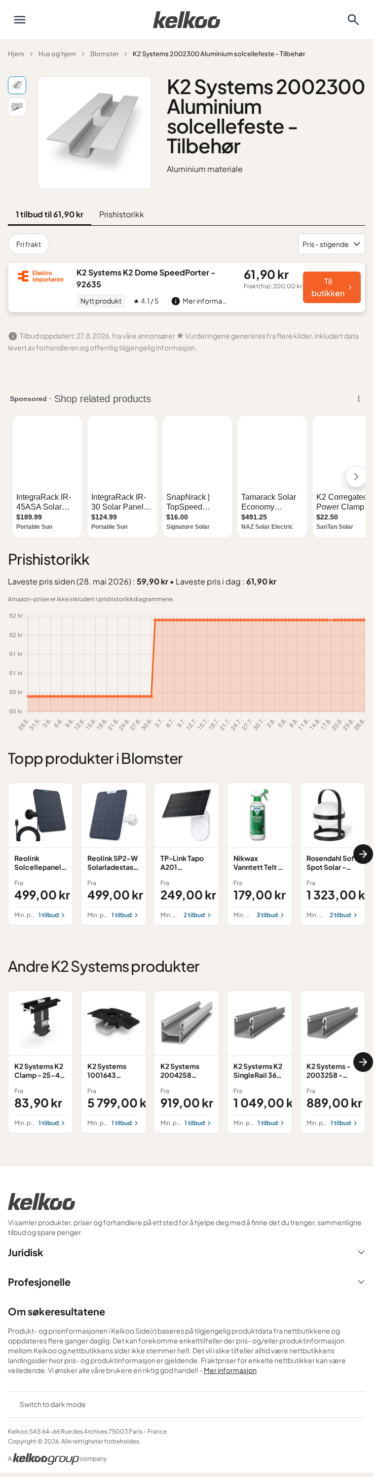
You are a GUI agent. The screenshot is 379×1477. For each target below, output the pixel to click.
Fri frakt (28, 244)
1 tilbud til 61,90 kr (49, 214)
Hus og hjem (57, 54)
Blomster (104, 54)
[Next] (363, 854)
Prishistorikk (121, 214)
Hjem (16, 54)
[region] (186, 854)
